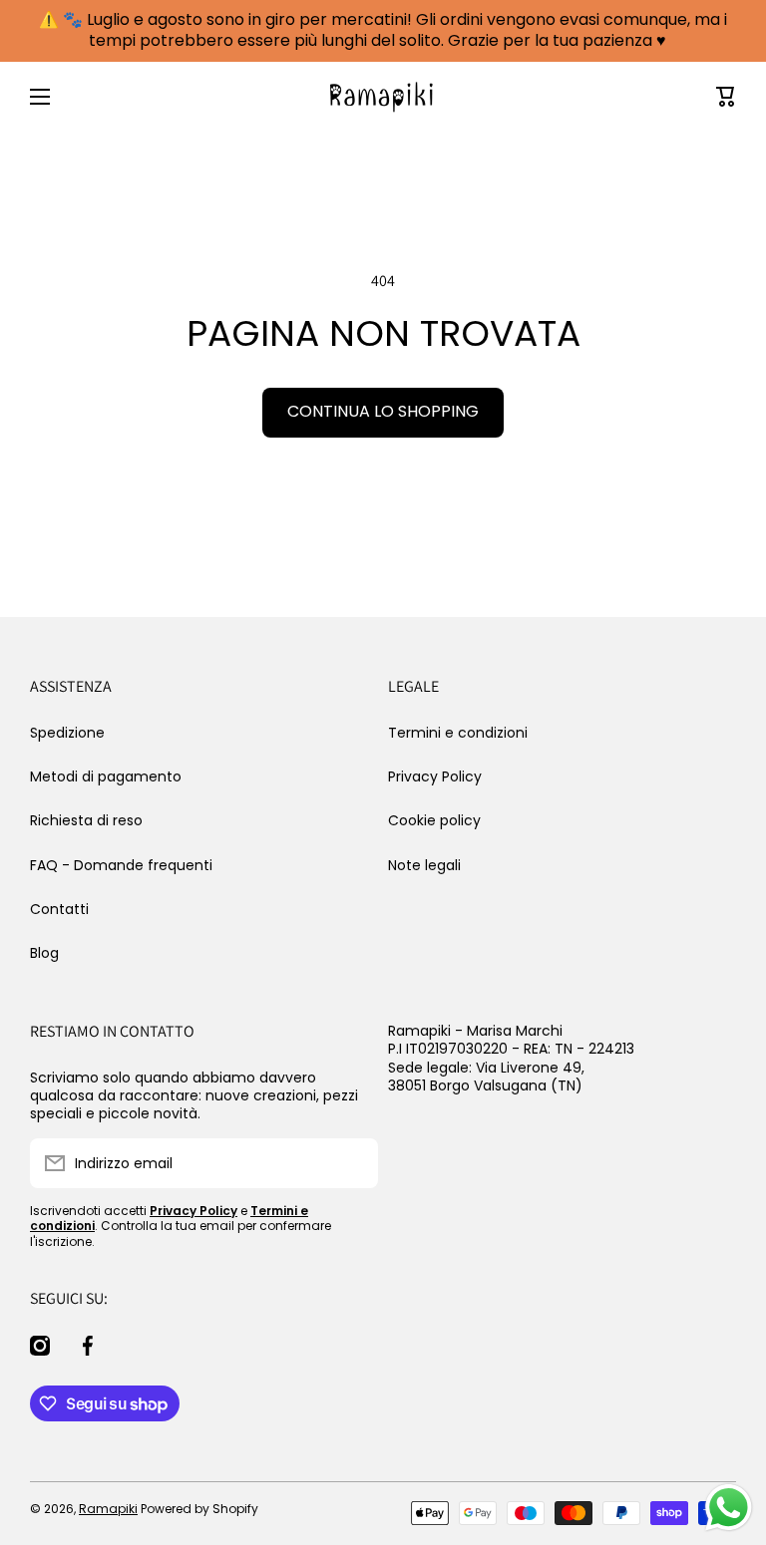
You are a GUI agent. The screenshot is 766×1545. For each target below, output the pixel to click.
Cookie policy (434, 820)
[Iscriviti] (353, 1163)
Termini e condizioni (458, 733)
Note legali (424, 864)
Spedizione (67, 733)
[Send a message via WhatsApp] (728, 1507)
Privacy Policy (435, 776)
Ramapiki (108, 1508)
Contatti (59, 909)
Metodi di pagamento (106, 776)
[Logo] (383, 97)
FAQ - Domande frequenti (121, 865)
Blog (44, 952)
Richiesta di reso (86, 820)
